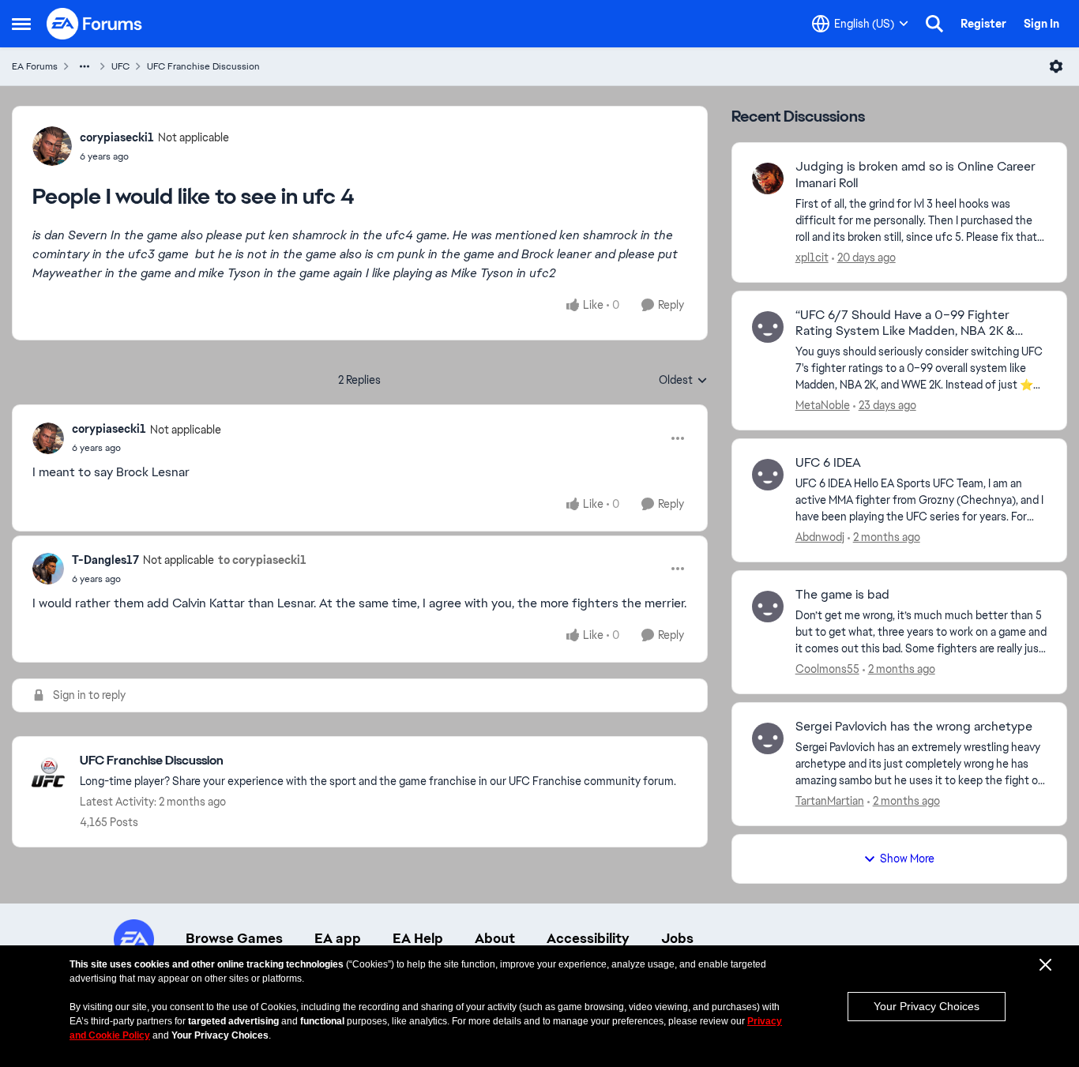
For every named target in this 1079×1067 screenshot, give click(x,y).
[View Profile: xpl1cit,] (768, 178)
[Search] (934, 23)
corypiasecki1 (117, 137)
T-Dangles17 (105, 560)
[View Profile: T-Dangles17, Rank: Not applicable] (48, 568)
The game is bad (842, 595)
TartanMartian (829, 801)
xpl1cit (812, 257)
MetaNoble (822, 405)
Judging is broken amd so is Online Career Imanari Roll (915, 175)
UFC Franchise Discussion (203, 66)
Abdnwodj (819, 537)
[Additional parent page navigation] (84, 66)
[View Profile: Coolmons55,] (768, 606)
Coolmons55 (827, 669)
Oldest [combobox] (683, 381)
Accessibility (588, 938)
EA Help (418, 938)
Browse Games (234, 938)
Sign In (1041, 24)
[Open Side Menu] (21, 24)
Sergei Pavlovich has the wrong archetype (913, 727)
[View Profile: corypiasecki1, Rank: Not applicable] (52, 146)
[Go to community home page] (95, 23)
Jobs (677, 938)
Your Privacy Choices (926, 1006)
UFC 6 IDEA (828, 463)
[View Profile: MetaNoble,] (768, 327)
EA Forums (35, 66)
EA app (337, 938)
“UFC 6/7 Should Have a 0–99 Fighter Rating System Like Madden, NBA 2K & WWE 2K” (905, 323)
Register (983, 24)
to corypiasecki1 (262, 560)
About (495, 938)
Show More (907, 858)
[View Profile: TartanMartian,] (768, 738)
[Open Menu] (1056, 66)
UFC (120, 66)
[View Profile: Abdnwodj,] (768, 474)
